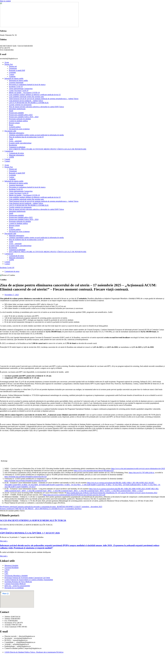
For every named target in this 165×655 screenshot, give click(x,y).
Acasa (6, 62)
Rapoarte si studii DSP (17, 70)
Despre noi (13, 66)
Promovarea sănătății (16, 113)
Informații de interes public (13, 78)
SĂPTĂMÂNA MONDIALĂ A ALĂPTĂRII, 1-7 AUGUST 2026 (30, 533)
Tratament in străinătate (17, 147)
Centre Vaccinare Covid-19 (18, 91)
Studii (11, 111)
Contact (7, 161)
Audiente (12, 76)
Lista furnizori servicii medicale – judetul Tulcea (26, 101)
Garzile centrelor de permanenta (20, 105)
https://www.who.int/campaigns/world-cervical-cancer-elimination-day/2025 (138, 468)
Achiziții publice (15, 127)
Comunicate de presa (16, 153)
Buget (11, 125)
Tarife (11, 139)
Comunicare (8, 151)
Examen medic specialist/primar (20, 143)
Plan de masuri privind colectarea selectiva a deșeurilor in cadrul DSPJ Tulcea (36, 107)
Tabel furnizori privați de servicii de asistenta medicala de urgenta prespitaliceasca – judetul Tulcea (43, 99)
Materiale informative (16, 133)
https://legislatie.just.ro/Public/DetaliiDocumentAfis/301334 (25, 477)
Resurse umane (14, 123)
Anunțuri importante (16, 82)
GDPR (11, 157)
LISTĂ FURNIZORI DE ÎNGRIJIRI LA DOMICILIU (29, 103)
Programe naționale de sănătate (20, 119)
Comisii (7, 159)
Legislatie (12, 72)
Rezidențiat (13, 145)
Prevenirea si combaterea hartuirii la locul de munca (27, 84)
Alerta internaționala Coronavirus (21, 89)
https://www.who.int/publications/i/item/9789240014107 (94, 471)
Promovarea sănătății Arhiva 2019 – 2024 (23, 117)
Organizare (13, 68)
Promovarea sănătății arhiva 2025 (21, 115)
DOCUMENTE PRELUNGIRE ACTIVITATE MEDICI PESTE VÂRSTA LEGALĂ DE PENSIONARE (47, 149)
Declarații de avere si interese (19, 129)
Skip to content (5, 1)
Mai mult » (4, 529)
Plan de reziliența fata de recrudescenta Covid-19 (26, 137)
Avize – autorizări (15, 141)
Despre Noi (8, 64)
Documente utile (10, 131)
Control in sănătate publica (18, 121)
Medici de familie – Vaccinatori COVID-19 (24, 93)
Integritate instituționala (17, 109)
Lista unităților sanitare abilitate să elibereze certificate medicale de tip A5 (35, 95)
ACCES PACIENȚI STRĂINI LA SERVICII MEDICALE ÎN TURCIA (33, 520)
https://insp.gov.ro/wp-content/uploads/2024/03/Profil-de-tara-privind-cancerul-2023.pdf (74, 495)
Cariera (11, 74)
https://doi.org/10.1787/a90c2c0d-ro (141, 473)
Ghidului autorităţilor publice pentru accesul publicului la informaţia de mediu (36, 135)
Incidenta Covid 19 (16, 86)
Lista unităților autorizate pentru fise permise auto (26, 97)
